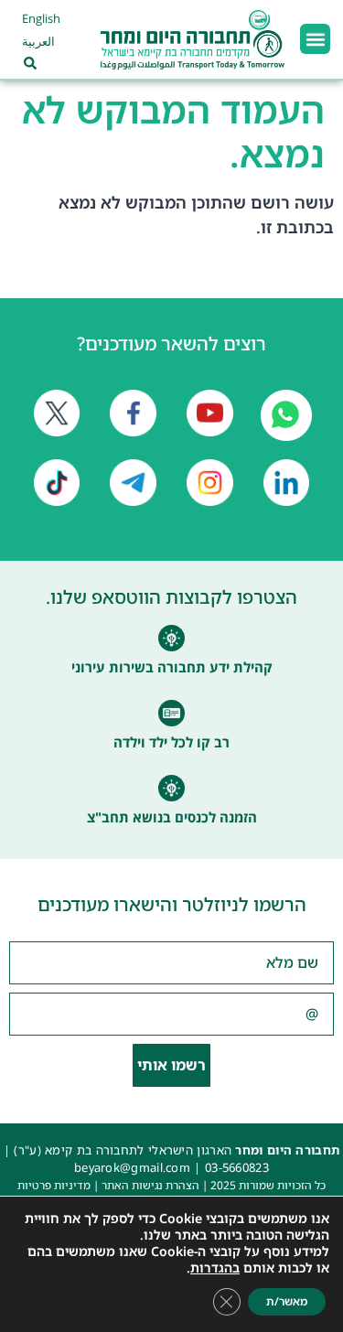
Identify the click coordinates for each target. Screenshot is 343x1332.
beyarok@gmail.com (132, 1167)
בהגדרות (215, 1268)
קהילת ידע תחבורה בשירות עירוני (172, 667)
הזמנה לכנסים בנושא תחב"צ (172, 817)
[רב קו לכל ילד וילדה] (171, 713)
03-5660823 (237, 1167)
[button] (315, 39)
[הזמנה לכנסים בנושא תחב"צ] (171, 788)
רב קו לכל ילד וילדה (171, 742)
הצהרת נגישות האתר (150, 1185)
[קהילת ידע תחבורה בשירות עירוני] (171, 638)
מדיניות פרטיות (54, 1185)
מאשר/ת (286, 1301)
